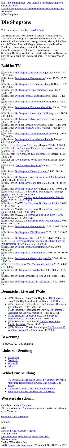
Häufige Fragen (9, 430)
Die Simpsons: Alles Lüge (25, 145)
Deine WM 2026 (40, 436)
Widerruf (31, 430)
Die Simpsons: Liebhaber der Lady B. (34, 84)
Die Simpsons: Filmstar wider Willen (33, 107)
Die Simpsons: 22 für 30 (27, 124)
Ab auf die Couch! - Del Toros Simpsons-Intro (31, 388)
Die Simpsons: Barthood (28, 165)
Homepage (13, 357)
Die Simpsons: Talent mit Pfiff (30, 252)
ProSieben (36, 301)
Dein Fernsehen (9, 436)
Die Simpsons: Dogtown (27, 188)
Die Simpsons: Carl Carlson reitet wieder (32, 264)
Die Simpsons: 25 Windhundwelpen (33, 101)
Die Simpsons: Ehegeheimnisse (31, 90)
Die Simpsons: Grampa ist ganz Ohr (33, 258)
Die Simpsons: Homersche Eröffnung (34, 113)
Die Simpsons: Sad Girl (27, 238)
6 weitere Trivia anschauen (14, 416)
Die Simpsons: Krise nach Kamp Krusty (35, 119)
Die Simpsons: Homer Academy (31, 171)
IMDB (11, 366)
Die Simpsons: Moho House (29, 182)
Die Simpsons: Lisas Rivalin (29, 95)
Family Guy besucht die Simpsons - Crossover (31, 391)
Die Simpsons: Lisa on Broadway (33, 153)
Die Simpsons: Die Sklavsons (30, 232)
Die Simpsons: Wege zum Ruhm (32, 159)
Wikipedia (13, 363)
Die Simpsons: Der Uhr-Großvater (32, 127)
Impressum (26, 445)
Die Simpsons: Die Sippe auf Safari (42, 203)
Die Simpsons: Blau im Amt (29, 275)
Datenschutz (14, 445)
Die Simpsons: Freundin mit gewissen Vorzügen (40, 148)
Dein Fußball (24, 436)
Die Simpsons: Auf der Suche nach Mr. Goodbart (40, 177)
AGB (4, 445)
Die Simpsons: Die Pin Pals (29, 281)
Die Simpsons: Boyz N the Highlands (34, 72)
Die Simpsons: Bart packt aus (30, 78)
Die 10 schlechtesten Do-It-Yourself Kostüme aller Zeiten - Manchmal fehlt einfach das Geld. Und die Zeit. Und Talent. (37, 382)
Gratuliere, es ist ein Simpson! (16, 405)
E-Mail (40, 30)
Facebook (30, 30)
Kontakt (22, 430)
